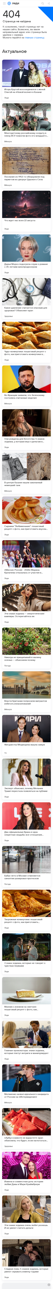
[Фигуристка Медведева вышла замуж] (26, 735)
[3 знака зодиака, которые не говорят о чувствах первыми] (26, 953)
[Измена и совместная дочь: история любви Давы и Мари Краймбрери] (26, 1172)
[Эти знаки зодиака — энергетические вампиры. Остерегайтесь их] (26, 604)
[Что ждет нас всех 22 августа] (26, 211)
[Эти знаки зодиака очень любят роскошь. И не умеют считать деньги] (26, 1215)
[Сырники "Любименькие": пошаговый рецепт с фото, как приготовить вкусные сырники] (26, 517)
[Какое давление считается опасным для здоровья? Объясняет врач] (26, 298)
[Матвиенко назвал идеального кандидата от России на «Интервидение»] (26, 1084)
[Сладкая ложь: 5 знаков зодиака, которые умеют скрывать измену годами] (26, 1259)
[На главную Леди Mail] (15, 3)
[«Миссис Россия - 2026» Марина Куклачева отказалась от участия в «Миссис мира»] (26, 560)
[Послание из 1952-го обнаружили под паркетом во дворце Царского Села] (26, 167)
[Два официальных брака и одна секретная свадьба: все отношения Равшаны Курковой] (26, 822)
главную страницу (34, 37)
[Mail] (9, 3)
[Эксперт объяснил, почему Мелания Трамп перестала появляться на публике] (26, 779)
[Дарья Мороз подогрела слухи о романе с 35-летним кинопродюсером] (26, 254)
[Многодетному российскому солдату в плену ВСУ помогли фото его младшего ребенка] (26, 123)
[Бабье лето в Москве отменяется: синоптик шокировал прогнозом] (26, 866)
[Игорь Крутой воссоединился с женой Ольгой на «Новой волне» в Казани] (26, 80)
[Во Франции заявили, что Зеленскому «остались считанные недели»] (26, 385)
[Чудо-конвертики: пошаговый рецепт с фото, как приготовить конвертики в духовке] (26, 342)
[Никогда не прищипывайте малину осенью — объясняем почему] (26, 648)
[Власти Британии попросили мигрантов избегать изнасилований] (26, 691)
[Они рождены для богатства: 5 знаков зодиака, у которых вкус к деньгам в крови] (26, 429)
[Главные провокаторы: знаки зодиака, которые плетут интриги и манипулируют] (26, 1041)
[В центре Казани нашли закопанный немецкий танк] (26, 473)
